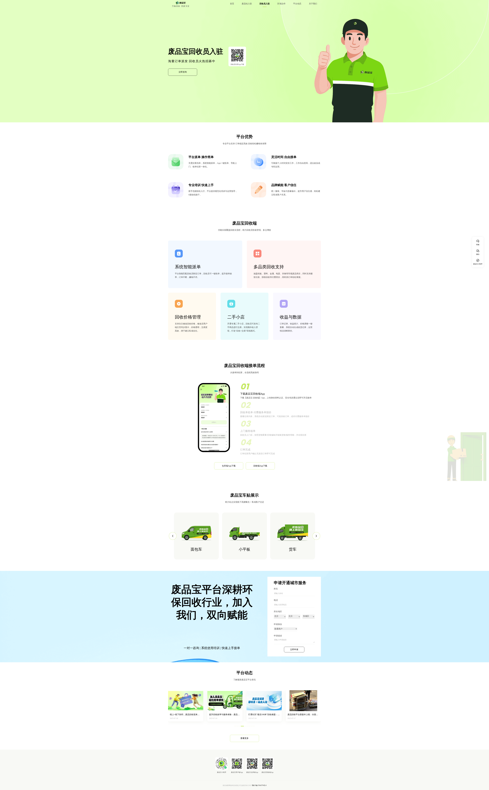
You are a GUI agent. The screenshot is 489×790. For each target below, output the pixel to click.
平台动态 (297, 4)
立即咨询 (183, 72)
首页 (232, 4)
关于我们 (313, 4)
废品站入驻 (247, 4)
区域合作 (281, 4)
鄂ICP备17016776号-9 (259, 785)
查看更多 (244, 738)
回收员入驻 (265, 4)
